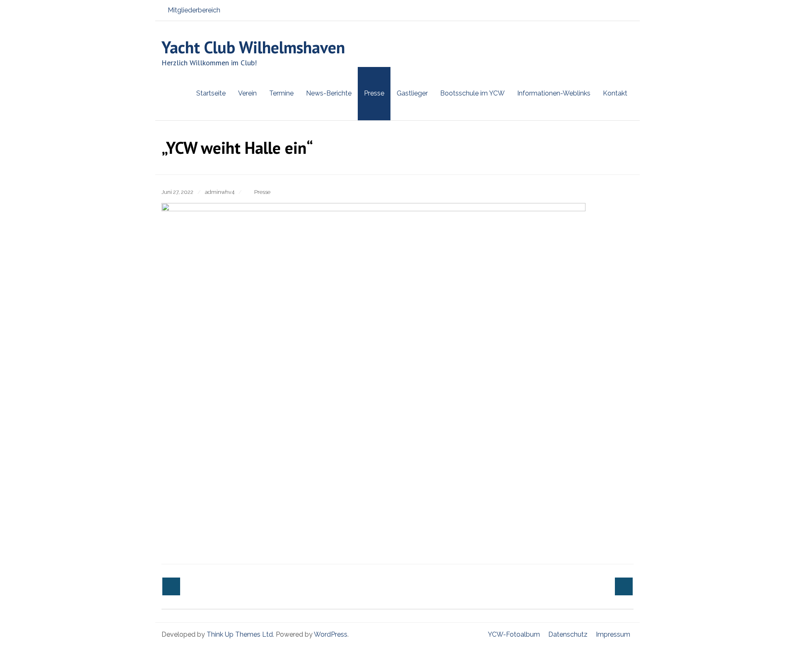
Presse (262, 192)
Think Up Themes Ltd (240, 634)
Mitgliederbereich (194, 10)
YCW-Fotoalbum (514, 634)
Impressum (613, 634)
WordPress (330, 634)
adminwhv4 (219, 192)
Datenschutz (568, 634)
